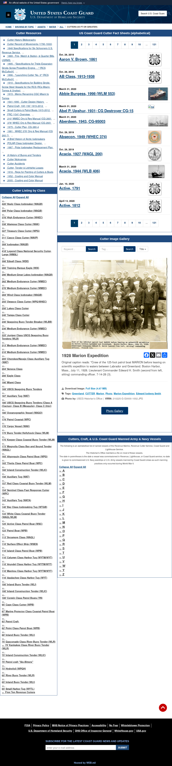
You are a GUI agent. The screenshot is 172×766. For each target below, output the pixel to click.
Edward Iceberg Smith (148, 393)
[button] (73, 3)
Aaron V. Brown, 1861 (78, 59)
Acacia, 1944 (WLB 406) (79, 171)
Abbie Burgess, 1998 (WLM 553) (87, 93)
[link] (3, 200)
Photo (108, 393)
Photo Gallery (114, 411)
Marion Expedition (124, 393)
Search (92, 249)
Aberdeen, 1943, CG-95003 (82, 121)
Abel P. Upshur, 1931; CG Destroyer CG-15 (96, 110)
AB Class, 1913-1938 (77, 76)
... (23, 52)
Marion (100, 393)
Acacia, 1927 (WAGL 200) (80, 153)
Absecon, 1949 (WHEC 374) (83, 136)
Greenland (78, 393)
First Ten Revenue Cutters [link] (20, 692)
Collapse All (9, 197)
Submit (122, 747)
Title (142, 249)
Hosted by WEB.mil (85, 762)
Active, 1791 (69, 188)
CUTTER (90, 393)
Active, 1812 (69, 205)
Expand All (22, 197)
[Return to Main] (163, 709)
